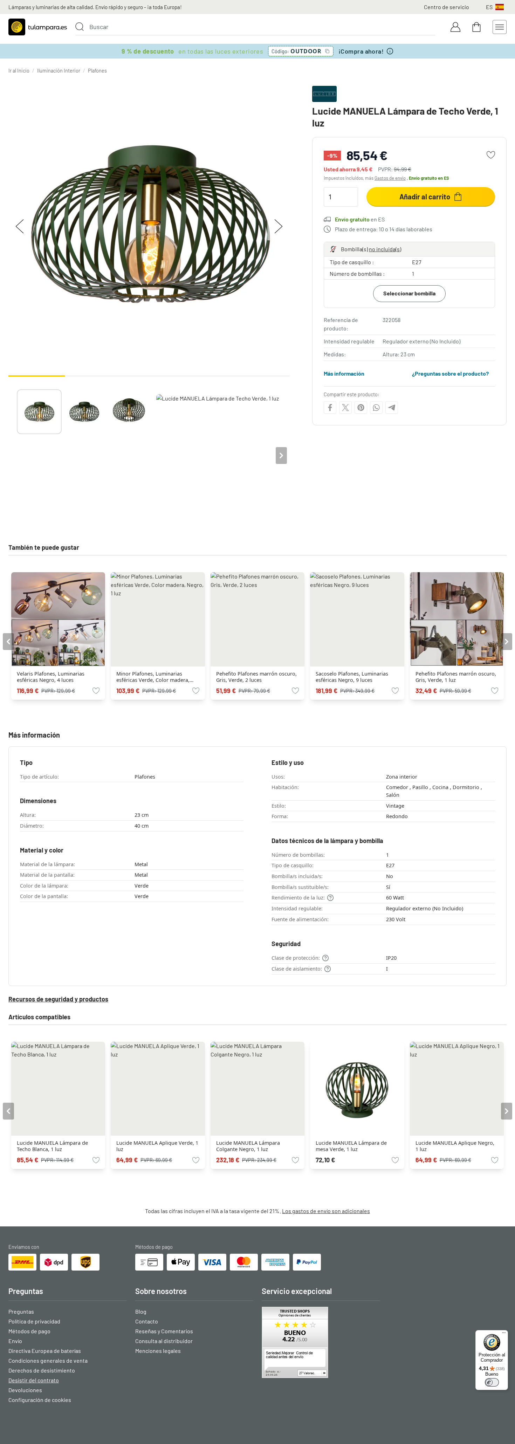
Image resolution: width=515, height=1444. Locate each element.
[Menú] (504, 1334)
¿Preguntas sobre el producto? (450, 373)
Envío (15, 1340)
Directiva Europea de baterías (44, 1350)
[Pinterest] (361, 407)
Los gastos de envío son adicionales (326, 1210)
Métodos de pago (29, 1331)
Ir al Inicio (18, 71)
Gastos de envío (390, 178)
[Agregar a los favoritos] (491, 155)
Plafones (97, 71)
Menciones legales (158, 1350)
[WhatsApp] (376, 407)
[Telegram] (391, 407)
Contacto (146, 1321)
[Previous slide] (16, 455)
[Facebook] (330, 407)
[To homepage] (37, 27)
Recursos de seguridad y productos (58, 999)
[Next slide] (281, 455)
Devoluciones (25, 1390)
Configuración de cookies (39, 1399)
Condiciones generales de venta (48, 1360)
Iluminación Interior (58, 71)
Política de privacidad (34, 1321)
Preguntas (21, 1311)
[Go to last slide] (8, 641)
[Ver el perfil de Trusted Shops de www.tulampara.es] (321, 1342)
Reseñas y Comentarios (164, 1331)
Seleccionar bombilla (409, 293)
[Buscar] (79, 26)
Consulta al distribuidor (164, 1340)
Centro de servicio (446, 7)
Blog (140, 1311)
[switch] (492, 1382)
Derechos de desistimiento (41, 1370)
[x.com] (345, 407)
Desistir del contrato (33, 1380)
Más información (344, 373)
